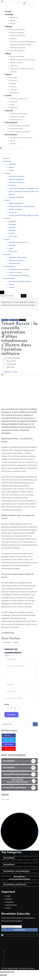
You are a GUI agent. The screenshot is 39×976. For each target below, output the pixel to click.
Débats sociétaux (16, 62)
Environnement (11, 135)
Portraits (13, 83)
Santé (12, 104)
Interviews (14, 65)
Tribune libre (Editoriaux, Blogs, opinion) (23, 215)
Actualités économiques (19, 113)
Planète (13, 143)
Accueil (8, 12)
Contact (8, 908)
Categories (9, 902)
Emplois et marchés (17, 116)
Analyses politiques (17, 32)
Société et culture (16, 128)
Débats (8, 54)
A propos (8, 899)
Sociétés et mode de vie (19, 98)
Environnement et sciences (20, 131)
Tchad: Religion (5, 799)
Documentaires (11, 123)
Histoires (13, 86)
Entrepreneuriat (16, 119)
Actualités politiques (17, 29)
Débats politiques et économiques (22, 59)
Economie (9, 111)
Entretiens (14, 80)
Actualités (9, 15)
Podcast (8, 75)
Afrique (13, 20)
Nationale (14, 17)
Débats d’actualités (17, 56)
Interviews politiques (18, 35)
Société (8, 96)
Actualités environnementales (21, 137)
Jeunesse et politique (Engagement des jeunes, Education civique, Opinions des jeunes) (23, 44)
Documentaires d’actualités (20, 125)
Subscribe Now (19, 930)
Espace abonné (11, 905)
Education (13, 101)
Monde (12, 23)
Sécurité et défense (17, 50)
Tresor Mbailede (13, 358)
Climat (12, 140)
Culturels (13, 89)
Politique (8, 27)
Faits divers (14, 92)
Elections (13, 38)
